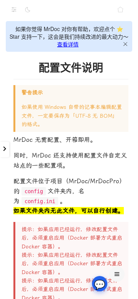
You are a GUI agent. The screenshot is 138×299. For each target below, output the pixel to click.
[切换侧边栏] (14, 9)
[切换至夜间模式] (27, 9)
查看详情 (68, 44)
